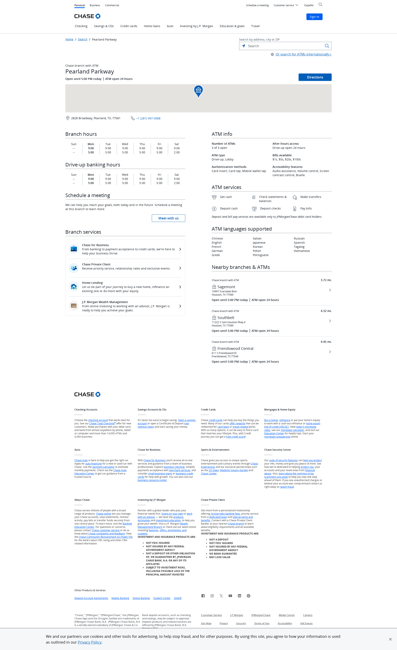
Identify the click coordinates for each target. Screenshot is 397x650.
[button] (390, 639)
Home (69, 39)
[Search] (327, 46)
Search (82, 39)
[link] (203, 596)
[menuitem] (257, 5)
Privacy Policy (90, 642)
